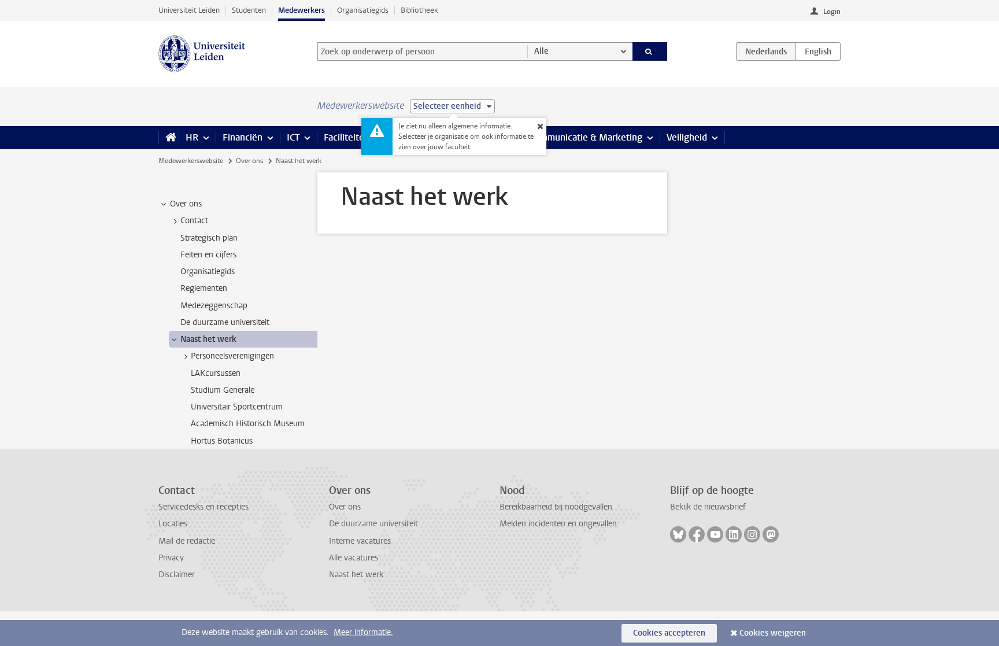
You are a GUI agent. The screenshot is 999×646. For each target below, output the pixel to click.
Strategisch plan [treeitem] (209, 237)
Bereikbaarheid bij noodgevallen (556, 506)
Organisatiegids (362, 10)
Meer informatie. (363, 632)
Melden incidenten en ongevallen (558, 523)
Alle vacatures (353, 557)
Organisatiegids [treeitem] (207, 271)
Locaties (172, 523)
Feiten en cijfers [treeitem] (208, 254)
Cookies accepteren (669, 632)
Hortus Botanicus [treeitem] (222, 440)
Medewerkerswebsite (190, 160)
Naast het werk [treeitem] (208, 339)
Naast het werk (356, 574)
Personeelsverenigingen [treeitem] (232, 355)
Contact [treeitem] (194, 220)
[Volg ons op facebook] (697, 534)
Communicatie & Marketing (586, 137)
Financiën (242, 137)
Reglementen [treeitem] (203, 288)
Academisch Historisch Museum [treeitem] (248, 423)
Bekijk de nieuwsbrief (708, 506)
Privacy (171, 557)
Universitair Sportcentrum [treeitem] (237, 406)
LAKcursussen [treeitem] (215, 373)
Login (832, 11)
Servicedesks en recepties (203, 506)
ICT (293, 137)
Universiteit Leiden (189, 10)
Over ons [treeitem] (186, 203)
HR (192, 137)
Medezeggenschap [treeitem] (213, 305)
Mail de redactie (186, 541)
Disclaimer (176, 574)
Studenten (249, 10)
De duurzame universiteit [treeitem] (224, 322)
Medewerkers (301, 10)
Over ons (249, 160)
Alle (541, 51)
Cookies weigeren (772, 632)
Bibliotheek (419, 10)
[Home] (168, 137)
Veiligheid (687, 137)
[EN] (818, 51)
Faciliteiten (346, 137)
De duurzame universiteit (373, 523)
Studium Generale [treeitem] (222, 390)
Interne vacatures (360, 541)
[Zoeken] (650, 51)
